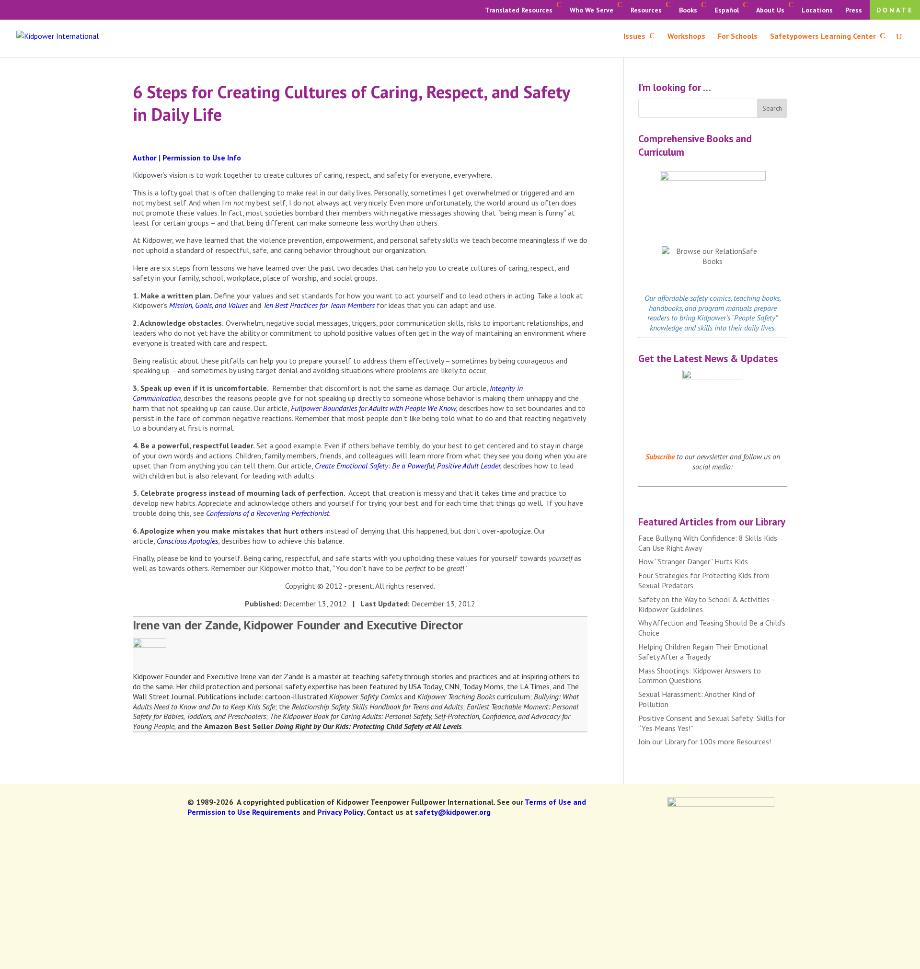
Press (853, 10)
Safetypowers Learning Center (823, 37)
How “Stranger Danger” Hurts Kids (693, 561)
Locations (817, 10)
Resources (646, 10)
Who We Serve (591, 10)
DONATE (895, 10)
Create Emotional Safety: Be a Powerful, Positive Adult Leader (407, 465)
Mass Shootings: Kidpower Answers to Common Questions (699, 675)
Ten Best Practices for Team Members (319, 305)
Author (145, 157)
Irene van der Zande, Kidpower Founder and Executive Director (298, 625)
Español (726, 10)
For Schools (738, 37)
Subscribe (660, 456)
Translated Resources (518, 10)
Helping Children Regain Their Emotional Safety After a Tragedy (703, 651)
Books (688, 10)
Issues (634, 37)
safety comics (710, 298)
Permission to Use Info (201, 157)
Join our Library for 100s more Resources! (704, 741)
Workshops (686, 37)
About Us (770, 10)
